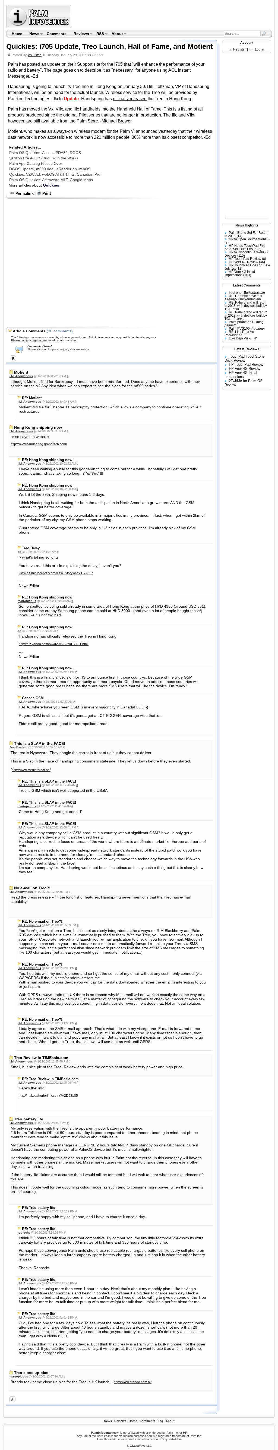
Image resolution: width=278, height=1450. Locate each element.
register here (40, 340)
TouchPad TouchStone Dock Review (244, 358)
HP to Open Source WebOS (249, 239)
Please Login (19, 340)
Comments (57, 33)
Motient (15, 131)
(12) (239, 268)
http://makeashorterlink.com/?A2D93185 (48, 1095)
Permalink (24, 193)
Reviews (79, 34)
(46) (262, 262)
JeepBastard (18, 747)
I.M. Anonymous (21, 376)
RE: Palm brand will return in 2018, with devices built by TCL (246, 306)
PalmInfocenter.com (105, 1432)
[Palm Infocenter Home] (39, 27)
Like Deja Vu (238, 338)
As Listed (35, 55)
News (32, 34)
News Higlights (246, 225)
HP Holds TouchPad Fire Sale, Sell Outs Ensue (245, 247)
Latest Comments (247, 285)
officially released (130, 98)
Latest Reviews (246, 349)
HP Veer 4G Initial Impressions (240, 273)
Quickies (51, 185)
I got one (235, 292)
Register (239, 49)
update (54, 64)
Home (17, 33)
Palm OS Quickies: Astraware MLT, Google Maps (51, 180)
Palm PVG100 (239, 328)
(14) (239, 236)
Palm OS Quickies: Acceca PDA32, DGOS (45, 152)
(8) (264, 258)
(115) (241, 255)
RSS (98, 34)
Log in (259, 49)
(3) (259, 249)
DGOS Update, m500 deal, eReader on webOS (49, 169)
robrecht (24, 1232)
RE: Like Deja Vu (241, 331)
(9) (227, 242)
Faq (160, 1421)
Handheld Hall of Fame (139, 109)
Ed (19, 551)
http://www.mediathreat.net (31, 770)
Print (46, 193)
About (115, 34)
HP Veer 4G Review (243, 262)
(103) (247, 275)
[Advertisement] (172, 16)
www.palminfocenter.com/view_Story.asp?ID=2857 (56, 573)
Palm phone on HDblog (246, 322)
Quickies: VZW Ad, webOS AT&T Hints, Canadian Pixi (54, 174)
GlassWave (138, 1445)
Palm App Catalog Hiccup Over (35, 163)
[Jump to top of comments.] (12, 1401)
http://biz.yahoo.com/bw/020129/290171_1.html (54, 644)
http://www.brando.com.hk (132, 1382)
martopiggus (27, 601)
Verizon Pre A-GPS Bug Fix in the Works (43, 158)
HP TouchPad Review (245, 258)
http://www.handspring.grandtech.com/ (39, 444)
